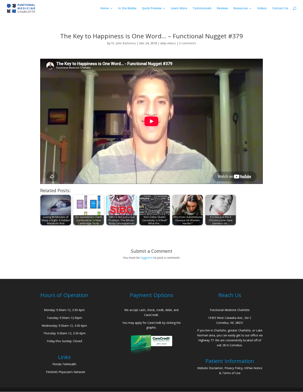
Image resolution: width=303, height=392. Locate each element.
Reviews (222, 8)
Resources (240, 8)
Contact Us (280, 8)
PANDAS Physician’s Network (65, 372)
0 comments (187, 43)
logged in (147, 258)
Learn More (179, 8)
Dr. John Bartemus (123, 43)
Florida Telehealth (64, 364)
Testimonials (202, 8)
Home (104, 8)
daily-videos (168, 43)
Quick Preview (151, 8)
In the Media (127, 8)
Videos (262, 8)
